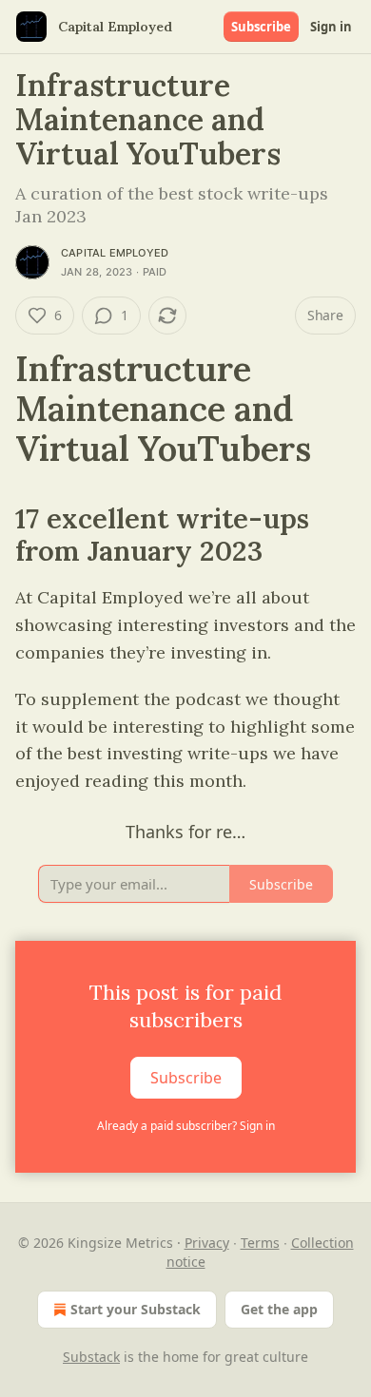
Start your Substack (135, 1309)
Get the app (279, 1309)
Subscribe (261, 26)
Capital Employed (114, 252)
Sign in (331, 26)
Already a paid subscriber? (186, 1126)
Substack (91, 1357)
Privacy (207, 1243)
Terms (260, 1243)
